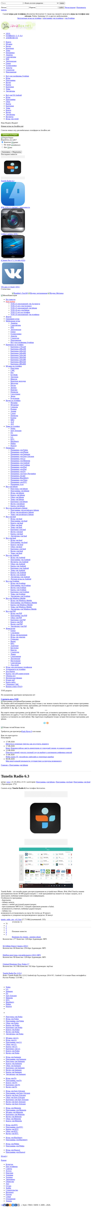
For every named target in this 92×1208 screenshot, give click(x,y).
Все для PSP (11, 611)
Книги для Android (18, 573)
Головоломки (11, 66)
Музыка (9, 44)
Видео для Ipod (17, 551)
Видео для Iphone (18, 504)
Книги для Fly (11, 1083)
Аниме (13, 411)
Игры (8, 78)
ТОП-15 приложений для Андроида (25, 304)
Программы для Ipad (19, 521)
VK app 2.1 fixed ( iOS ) (10, 287)
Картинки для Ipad (18, 529)
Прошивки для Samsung (20, 454)
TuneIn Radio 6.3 (7, 181)
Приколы (14, 392)
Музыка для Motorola (14, 1112)
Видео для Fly (11, 1087)
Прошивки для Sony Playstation (23, 474)
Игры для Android (18, 557)
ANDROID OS (12, 38)
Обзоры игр (10, 676)
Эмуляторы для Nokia (14, 1034)
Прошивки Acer (17, 484)
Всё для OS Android (14, 95)
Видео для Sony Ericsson (16, 1102)
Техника (9, 1177)
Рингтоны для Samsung (15, 1061)
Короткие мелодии (18, 381)
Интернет (10, 1192)
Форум (8, 317)
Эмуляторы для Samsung (16, 1074)
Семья (8, 1197)
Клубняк (14, 375)
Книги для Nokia (13, 1030)
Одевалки (15, 639)
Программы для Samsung (16, 1059)
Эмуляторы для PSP (19, 626)
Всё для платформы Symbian (17, 76)
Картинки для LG (13, 1049)
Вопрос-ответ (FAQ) (14, 686)
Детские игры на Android (21, 579)
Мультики (15, 405)
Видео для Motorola (14, 1117)
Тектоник (14, 377)
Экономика (10, 1179)
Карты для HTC (12, 1129)
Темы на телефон (13, 426)
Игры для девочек (18, 637)
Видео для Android (18, 575)
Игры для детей (12, 119)
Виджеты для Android (19, 562)
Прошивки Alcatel (18, 476)
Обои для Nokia (12, 1023)
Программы (10, 80)
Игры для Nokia (12, 1019)
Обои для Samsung (13, 1066)
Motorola (9, 998)
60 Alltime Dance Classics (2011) (15, 946)
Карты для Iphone (18, 506)
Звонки (14, 388)
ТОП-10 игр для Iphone (20, 310)
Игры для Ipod (16, 540)
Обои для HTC (12, 1131)
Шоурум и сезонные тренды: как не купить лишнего (27, 744)
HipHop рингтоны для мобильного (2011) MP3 (22, 955)
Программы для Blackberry (17, 1140)
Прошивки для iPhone (19, 452)
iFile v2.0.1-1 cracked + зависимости (15, 207)
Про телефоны (12, 1166)
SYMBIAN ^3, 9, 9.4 (14, 36)
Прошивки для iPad (18, 469)
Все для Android (12, 555)
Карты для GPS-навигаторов (17, 674)
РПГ (7, 59)
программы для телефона (53, 18)
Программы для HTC (14, 1127)
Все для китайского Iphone (16, 508)
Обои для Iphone (17, 497)
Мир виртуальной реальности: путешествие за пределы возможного (34, 761)
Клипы (13, 418)
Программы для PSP (19, 616)
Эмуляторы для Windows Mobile (24, 609)
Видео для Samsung (14, 1070)
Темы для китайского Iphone (22, 514)
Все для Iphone (12, 486)
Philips (13, 443)
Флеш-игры (10, 628)
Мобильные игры (13, 321)
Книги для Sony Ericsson (16, 1095)
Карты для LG (11, 1047)
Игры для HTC (12, 1125)
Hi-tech (4, 1156)
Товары (9, 1201)
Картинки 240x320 (18, 351)
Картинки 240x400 (18, 353)
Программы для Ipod (19, 542)
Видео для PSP (17, 624)
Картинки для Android (20, 568)
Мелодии (14, 383)
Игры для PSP (16, 613)
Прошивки (10, 53)
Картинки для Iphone (19, 502)
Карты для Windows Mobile (22, 605)
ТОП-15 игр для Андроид (21, 306)
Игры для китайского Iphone (22, 512)
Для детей (15, 665)
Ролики (14, 409)
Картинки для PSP (18, 620)
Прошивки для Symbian (20, 465)
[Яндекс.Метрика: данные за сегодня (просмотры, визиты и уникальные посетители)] (55, 293)
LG (12, 437)
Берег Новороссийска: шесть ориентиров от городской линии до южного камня (38, 748)
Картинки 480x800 (18, 364)
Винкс (13, 641)
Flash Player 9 (26, 731)
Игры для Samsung (13, 1057)
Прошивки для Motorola (20, 461)
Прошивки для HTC (19, 482)
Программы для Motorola (16, 1110)
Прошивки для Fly (18, 471)
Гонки (8, 63)
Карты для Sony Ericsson (16, 1104)
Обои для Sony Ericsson (15, 1097)
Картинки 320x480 (18, 360)
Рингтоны (15, 368)
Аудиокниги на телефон (16, 669)
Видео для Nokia (12, 1032)
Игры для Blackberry (14, 1138)
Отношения (10, 1199)
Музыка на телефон (14, 366)
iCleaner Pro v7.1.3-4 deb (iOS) (13, 260)
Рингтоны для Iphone (19, 489)
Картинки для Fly (13, 1085)
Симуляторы (11, 57)
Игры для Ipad (16, 519)
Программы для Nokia (15, 1021)
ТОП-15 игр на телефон (20, 312)
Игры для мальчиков (19, 635)
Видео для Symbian (18, 588)
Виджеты (9, 117)
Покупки (9, 1173)
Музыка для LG (12, 1038)
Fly (12, 433)
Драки (13, 654)
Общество (10, 1182)
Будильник (15, 398)
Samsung (14, 435)
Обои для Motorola (13, 1119)
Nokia (13, 428)
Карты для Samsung (14, 1072)
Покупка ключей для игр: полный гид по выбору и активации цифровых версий (39, 752)
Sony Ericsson (16, 431)
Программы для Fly (14, 1080)
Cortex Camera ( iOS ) (9, 234)
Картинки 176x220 (18, 347)
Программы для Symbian (21, 585)
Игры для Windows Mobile (21, 600)
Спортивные (16, 656)
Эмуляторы (10, 91)
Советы (9, 1169)
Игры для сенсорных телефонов (19, 667)
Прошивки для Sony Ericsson (22, 456)
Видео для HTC (12, 1133)
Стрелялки (15, 633)
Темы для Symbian (18, 594)
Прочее (9, 1194)
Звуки (13, 396)
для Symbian (70, 18)
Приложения (11, 72)
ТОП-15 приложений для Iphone (24, 308)
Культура (9, 1164)
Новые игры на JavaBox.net (12, 126)
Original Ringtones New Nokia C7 (16, 964)
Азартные (15, 646)
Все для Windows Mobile (16, 598)
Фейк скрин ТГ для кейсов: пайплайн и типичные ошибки (30, 757)
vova (8, 782)
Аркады (9, 68)
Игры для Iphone (17, 493)
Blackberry (15, 441)
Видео (8, 46)
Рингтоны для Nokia (14, 1017)
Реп (12, 373)
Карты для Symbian (18, 590)
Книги (8, 42)
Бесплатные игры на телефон (29, 18)
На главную (10, 299)
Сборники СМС (12, 684)
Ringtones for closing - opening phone (26, 937)
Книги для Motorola (14, 1121)
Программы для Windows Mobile (24, 603)
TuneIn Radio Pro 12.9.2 (12, 973)
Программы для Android (20, 560)
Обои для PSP (16, 618)
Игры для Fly (11, 1078)
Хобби (8, 1188)
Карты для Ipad (17, 534)
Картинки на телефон (14, 345)
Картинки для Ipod (18, 549)
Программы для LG (14, 1042)
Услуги (9, 1171)
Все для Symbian (12, 581)
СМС (13, 370)
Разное (3, 1160)
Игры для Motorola (13, 1108)
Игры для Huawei (13, 1150)
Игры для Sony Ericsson (15, 1091)
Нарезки (14, 390)
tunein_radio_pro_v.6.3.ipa (11, 919)
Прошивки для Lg (18, 459)
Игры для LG (11, 1040)
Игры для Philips (12, 1144)
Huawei (14, 446)
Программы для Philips (15, 1146)
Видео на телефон (13, 400)
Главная (4, 765)
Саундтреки (15, 394)
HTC (12, 439)
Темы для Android (18, 570)
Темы (8, 50)
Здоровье (9, 1175)
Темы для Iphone (17, 499)
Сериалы (14, 407)
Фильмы (14, 403)
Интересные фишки (14, 678)
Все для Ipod (11, 538)
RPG (12, 643)
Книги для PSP (17, 622)
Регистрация (70, 7)
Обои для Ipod (16, 547)
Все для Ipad (11, 517)
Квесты (14, 650)
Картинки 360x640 (18, 357)
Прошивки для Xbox (19, 480)
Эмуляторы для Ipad (19, 536)
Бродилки (15, 648)
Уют (7, 1184)
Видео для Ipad (17, 532)
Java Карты (10, 671)
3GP (12, 422)
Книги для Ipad (17, 523)
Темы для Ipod (16, 553)
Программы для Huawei (15, 1152)
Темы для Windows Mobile (21, 607)
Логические (15, 659)
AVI (12, 424)
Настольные (15, 661)
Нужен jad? (10, 680)
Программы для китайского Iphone (25, 510)
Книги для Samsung (14, 1063)
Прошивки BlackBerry (20, 478)
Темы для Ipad (16, 527)
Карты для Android (18, 566)
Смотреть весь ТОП (9, 699)
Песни (13, 385)
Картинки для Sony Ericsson (17, 1100)
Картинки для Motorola (15, 1114)
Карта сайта (10, 682)
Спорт (13, 413)
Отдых (8, 1186)
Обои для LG (11, 1044)
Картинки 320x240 (18, 355)
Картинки (10, 48)
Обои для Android (18, 564)
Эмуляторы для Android (20, 577)
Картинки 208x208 (18, 349)
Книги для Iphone (18, 495)
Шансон (14, 379)
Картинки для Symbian (20, 592)
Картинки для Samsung (15, 1068)
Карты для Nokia (12, 1025)
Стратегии (10, 70)
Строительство (12, 1190)
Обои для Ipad (16, 525)
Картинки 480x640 (18, 362)
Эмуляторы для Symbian (20, 596)
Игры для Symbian (18, 583)
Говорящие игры (12, 319)
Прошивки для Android (20, 463)
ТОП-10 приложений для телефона (25, 314)
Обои (8, 102)
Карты (8, 85)
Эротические (11, 61)
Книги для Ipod (17, 545)
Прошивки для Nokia (19, 450)
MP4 (12, 420)
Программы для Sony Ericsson (18, 1093)
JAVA (8, 33)
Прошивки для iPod (19, 467)
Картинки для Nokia (14, 1027)
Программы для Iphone (20, 491)
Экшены (9, 55)
